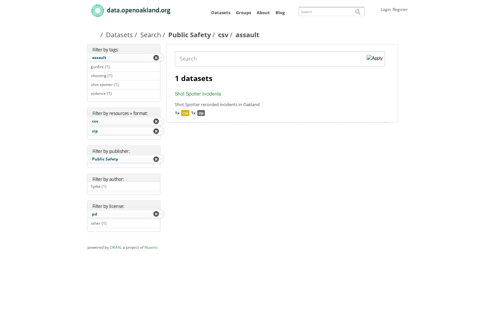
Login (386, 9)
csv (223, 34)
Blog (280, 12)
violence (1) (119, 93)
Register (400, 9)
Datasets (220, 12)
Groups (243, 12)
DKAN (115, 247)
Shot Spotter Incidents (198, 93)
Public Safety (189, 34)
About (263, 12)
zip (95, 131)
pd (94, 214)
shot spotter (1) (121, 85)
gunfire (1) (117, 67)
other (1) (114, 223)
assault (99, 57)
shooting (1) (120, 75)
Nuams (151, 247)
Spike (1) (114, 186)
